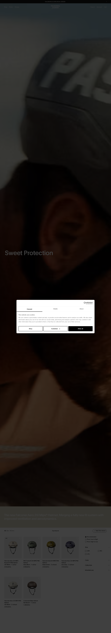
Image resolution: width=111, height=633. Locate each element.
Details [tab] (55, 308)
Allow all (80, 328)
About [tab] (81, 308)
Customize (54, 328)
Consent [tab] (29, 309)
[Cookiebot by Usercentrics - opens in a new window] (85, 303)
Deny (30, 328)
